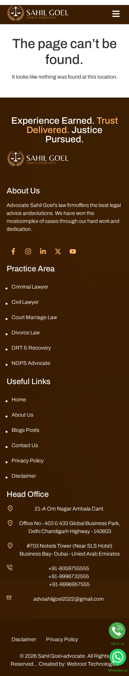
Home (19, 399)
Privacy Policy (28, 460)
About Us (22, 415)
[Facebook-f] (13, 251)
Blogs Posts (25, 430)
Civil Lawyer (25, 302)
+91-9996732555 (68, 576)
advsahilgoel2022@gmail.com (68, 599)
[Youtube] (72, 251)
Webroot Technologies (93, 664)
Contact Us (25, 445)
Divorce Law (26, 332)
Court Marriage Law (34, 317)
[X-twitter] (57, 251)
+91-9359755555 (68, 568)
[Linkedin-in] (43, 251)
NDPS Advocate (31, 363)
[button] (115, 14)
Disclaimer (24, 476)
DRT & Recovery (31, 348)
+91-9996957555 (69, 584)
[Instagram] (28, 251)
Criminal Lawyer (30, 287)
